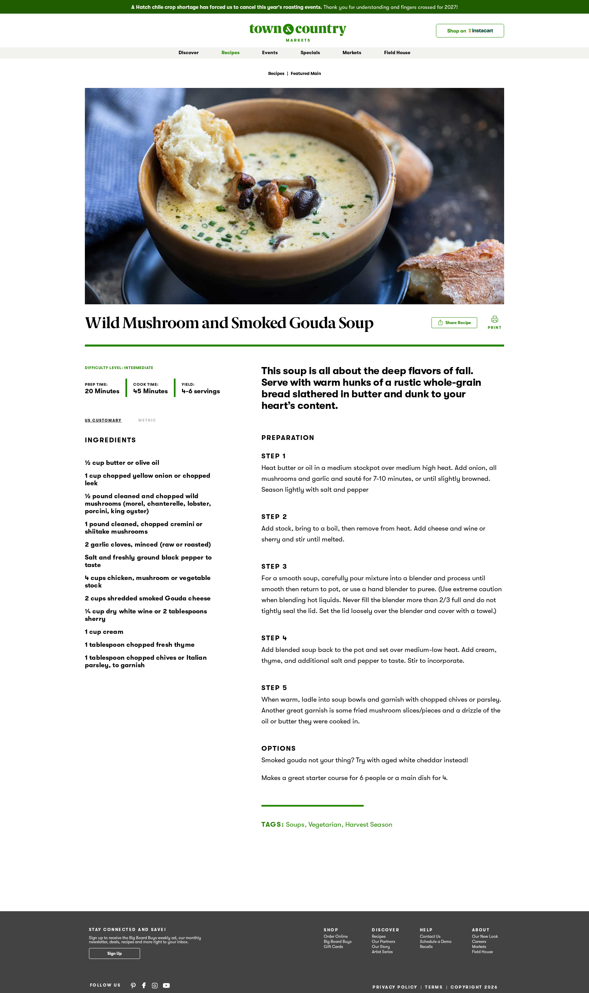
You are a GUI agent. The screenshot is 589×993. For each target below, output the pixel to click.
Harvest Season (368, 824)
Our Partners (383, 941)
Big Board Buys (337, 941)
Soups (295, 824)
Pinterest (133, 985)
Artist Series (382, 951)
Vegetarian (325, 824)
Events (270, 52)
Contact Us (430, 936)
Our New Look (485, 936)
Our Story (381, 946)
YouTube (166, 985)
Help (426, 930)
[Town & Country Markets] (298, 30)
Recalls (426, 946)
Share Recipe (457, 322)
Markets (479, 946)
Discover (385, 930)
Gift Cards (333, 946)
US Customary (103, 420)
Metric (147, 420)
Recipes (231, 52)
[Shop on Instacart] (470, 30)
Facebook (143, 985)
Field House (397, 52)
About (481, 930)
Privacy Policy (395, 987)
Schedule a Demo (436, 941)
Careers (479, 941)
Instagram (154, 985)
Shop (331, 930)
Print (495, 327)
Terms (434, 987)
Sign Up (114, 953)
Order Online (336, 936)
